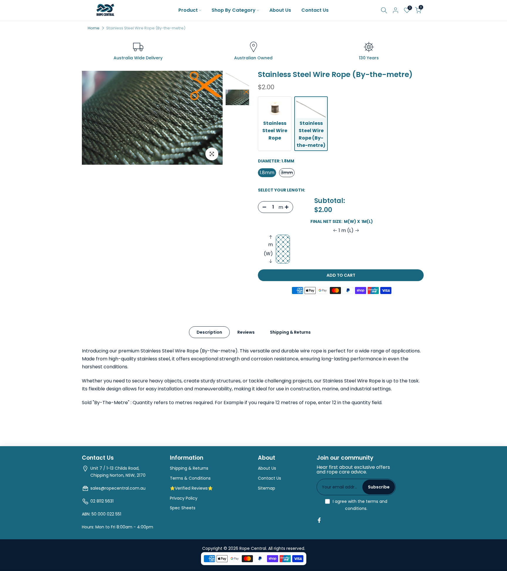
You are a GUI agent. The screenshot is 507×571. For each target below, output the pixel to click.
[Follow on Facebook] (319, 520)
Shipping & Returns (290, 332)
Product (188, 10)
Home (93, 28)
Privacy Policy (183, 498)
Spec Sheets (182, 508)
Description (209, 332)
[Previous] (92, 118)
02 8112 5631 (102, 501)
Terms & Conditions (190, 478)
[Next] (212, 118)
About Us (280, 10)
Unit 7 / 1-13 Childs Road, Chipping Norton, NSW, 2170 (118, 471)
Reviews (246, 332)
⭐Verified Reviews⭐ (191, 488)
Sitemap (266, 488)
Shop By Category (234, 10)
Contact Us (315, 10)
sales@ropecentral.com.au (118, 488)
